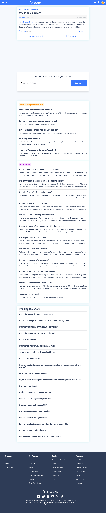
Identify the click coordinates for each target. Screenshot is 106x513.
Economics (32, 487)
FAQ (53, 479)
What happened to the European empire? (34, 411)
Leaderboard (9, 460)
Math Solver (56, 475)
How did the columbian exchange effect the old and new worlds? (43, 424)
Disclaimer (79, 475)
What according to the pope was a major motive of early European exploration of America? (50, 366)
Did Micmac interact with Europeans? (33, 373)
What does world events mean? (31, 358)
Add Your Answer (70, 36)
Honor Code (56, 464)
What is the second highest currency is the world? (38, 333)
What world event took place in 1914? (33, 405)
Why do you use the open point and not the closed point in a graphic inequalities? (50, 380)
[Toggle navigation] (3, 2)
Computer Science (35, 483)
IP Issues (79, 483)
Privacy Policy (80, 471)
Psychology (32, 479)
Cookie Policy (80, 479)
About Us (79, 460)
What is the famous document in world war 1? (36, 314)
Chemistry (32, 464)
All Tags (7, 464)
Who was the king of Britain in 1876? (32, 430)
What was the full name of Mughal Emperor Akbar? (38, 327)
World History (34, 9)
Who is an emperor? (30, 13)
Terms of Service (81, 468)
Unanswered (9, 468)
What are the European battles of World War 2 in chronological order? (45, 320)
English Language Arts (36, 475)
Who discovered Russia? (28, 386)
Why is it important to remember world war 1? (36, 392)
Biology (31, 468)
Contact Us (79, 464)
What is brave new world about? (31, 339)
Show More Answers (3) (36, 36)
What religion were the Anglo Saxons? (33, 418)
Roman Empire (29, 22)
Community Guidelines (59, 460)
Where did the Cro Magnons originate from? (35, 399)
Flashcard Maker (57, 468)
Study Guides (56, 471)
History (27, 9)
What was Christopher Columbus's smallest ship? (37, 346)
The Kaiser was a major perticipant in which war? (38, 352)
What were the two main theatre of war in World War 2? (40, 437)
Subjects (21, 9)
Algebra (31, 460)
